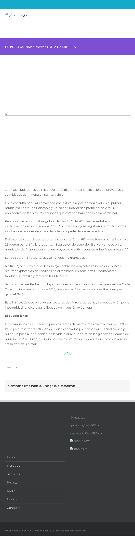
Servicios (13, 474)
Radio (11, 491)
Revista (12, 482)
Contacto (13, 508)
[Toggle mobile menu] (128, 15)
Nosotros (13, 465)
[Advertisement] (67, 79)
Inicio (11, 457)
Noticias (13, 499)
